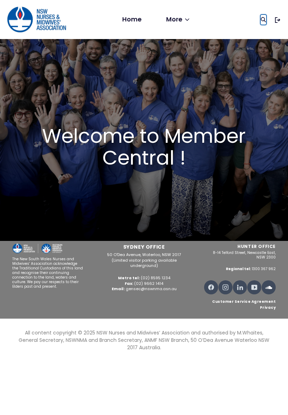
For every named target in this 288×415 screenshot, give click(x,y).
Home (132, 19)
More (174, 19)
